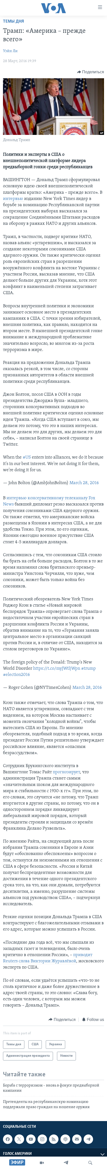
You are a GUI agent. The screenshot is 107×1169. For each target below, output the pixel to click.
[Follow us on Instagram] (42, 1139)
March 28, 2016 (84, 483)
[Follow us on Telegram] (88, 1139)
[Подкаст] (65, 1139)
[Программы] (41, 1163)
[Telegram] (66, 1163)
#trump (88, 668)
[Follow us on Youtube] (31, 1139)
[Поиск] (90, 1163)
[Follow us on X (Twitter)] (19, 1139)
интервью (13, 199)
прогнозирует (66, 772)
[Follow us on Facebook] (7, 1139)
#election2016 (16, 675)
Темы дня (13, 21)
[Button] (90, 72)
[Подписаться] (77, 1139)
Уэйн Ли (10, 51)
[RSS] (53, 1139)
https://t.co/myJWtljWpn (56, 668)
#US (27, 457)
